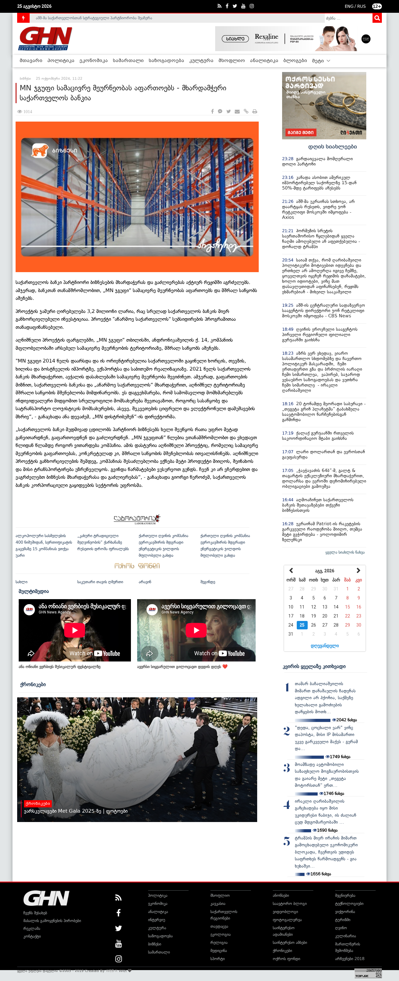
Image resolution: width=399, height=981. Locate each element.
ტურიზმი (342, 919)
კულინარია (345, 936)
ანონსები (281, 895)
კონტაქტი (32, 936)
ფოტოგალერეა (287, 919)
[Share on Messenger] (220, 111)
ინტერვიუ (156, 919)
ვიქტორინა (345, 911)
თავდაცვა (219, 926)
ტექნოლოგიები (349, 903)
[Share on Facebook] (212, 111)
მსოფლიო (232, 60)
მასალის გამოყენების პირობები (52, 920)
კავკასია (217, 903)
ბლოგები (295, 60)
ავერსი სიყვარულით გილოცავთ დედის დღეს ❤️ (182, 666)
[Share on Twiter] (228, 111)
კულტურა (201, 60)
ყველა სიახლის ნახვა (345, 552)
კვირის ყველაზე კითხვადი (314, 666)
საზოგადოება (166, 60)
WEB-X (112, 971)
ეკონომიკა (93, 60)
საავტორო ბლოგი (290, 903)
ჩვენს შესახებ (35, 913)
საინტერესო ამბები (290, 942)
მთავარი (31, 60)
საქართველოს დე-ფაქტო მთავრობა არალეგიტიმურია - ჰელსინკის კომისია (105, 21)
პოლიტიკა (61, 60)
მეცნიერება (345, 895)
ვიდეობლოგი (285, 911)
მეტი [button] (318, 61)
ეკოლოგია (220, 934)
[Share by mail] (237, 111)
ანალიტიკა (264, 60)
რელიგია (219, 942)
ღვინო (341, 928)
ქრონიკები (33, 684)
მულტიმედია (34, 591)
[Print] (255, 111)
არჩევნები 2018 (349, 958)
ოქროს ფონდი (286, 958)
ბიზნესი (154, 944)
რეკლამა (31, 928)
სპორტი (217, 958)
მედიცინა (218, 950)
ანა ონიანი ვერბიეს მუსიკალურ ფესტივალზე (59, 666)
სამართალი (128, 60)
